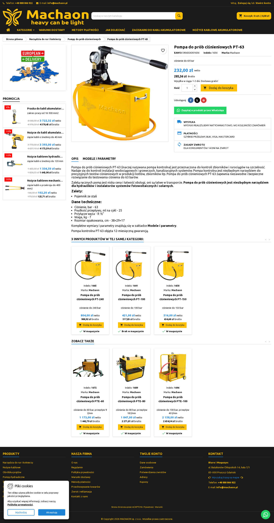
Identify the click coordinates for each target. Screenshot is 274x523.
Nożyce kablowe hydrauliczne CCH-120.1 (45, 156)
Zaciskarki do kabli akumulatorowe (159, 29)
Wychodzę (21, 512)
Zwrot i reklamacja (81, 491)
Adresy (143, 477)
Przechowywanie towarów (85, 486)
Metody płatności (85, 29)
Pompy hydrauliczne (14, 477)
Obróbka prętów (12, 472)
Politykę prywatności (20, 504)
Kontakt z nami (79, 496)
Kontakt (215, 453)
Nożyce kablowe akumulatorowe (217, 29)
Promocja (11, 98)
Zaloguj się (244, 3)
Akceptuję (51, 512)
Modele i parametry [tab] (99, 158)
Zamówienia (146, 467)
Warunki (159, 507)
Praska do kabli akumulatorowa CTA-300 (45, 108)
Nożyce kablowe (12, 467)
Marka (225, 52)
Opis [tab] (74, 158)
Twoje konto (151, 453)
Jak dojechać (115, 29)
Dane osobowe (148, 462)
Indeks (208, 52)
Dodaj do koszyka (218, 88)
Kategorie (24, 29)
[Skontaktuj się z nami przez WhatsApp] (265, 514)
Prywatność (149, 507)
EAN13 (178, 52)
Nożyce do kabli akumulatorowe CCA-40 (45, 132)
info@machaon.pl (57, 3)
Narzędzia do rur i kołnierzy (18, 462)
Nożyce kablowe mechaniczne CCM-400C (45, 180)
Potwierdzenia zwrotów (153, 472)
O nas (74, 462)
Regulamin (77, 467)
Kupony (144, 482)
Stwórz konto (263, 3)
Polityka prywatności (82, 472)
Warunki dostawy (52, 29)
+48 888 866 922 (24, 3)
